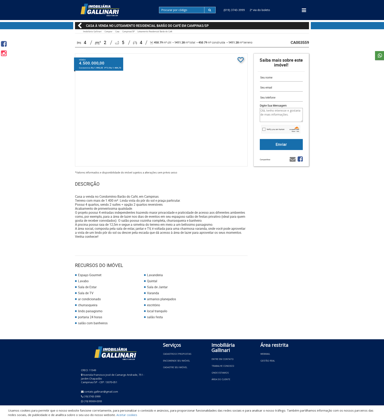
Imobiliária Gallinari (92, 31)
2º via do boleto (260, 10)
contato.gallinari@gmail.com (101, 391)
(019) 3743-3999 (234, 10)
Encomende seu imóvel (176, 360)
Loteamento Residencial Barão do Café (154, 31)
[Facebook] (4, 43)
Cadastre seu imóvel (175, 367)
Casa (117, 31)
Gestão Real (267, 360)
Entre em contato (223, 359)
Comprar (108, 31)
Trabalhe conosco (223, 365)
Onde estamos (220, 372)
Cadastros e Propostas (177, 353)
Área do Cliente (221, 379)
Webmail (265, 353)
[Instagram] (4, 53)
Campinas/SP (128, 31)
